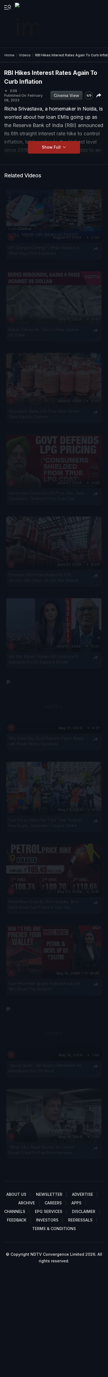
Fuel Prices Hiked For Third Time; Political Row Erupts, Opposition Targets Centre (45, 823)
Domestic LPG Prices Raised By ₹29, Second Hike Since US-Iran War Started (43, 578)
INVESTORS (47, 1220)
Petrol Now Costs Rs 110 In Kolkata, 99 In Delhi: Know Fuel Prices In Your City (44, 904)
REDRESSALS (80, 1220)
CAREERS (53, 1202)
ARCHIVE (26, 1202)
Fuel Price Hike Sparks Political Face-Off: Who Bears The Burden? (44, 986)
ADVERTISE (82, 1194)
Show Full (52, 147)
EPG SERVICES (48, 1211)
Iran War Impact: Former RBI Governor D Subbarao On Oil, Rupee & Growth (43, 659)
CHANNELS (14, 1211)
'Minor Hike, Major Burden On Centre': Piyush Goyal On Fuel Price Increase (42, 1150)
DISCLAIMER (83, 1211)
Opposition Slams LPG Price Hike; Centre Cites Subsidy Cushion (44, 414)
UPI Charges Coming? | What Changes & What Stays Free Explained (44, 251)
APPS (76, 1202)
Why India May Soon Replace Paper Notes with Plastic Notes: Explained (46, 741)
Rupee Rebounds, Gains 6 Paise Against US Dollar (44, 332)
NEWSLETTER (49, 1194)
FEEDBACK (16, 1220)
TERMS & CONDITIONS (54, 1228)
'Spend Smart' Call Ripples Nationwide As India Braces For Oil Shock (45, 1068)
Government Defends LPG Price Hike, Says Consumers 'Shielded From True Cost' (46, 496)
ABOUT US (16, 1194)
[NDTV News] (27, 24)
